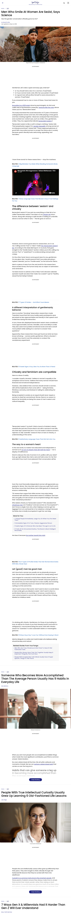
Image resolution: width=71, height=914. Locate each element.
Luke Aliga (4, 800)
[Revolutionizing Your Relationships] (35, 2)
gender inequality (39, 126)
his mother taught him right (35, 535)
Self (8, 8)
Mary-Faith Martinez (6, 912)
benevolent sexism (45, 121)
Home (2, 8)
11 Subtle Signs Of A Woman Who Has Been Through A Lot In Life (35, 526)
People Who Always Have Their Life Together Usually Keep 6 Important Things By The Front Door (34, 653)
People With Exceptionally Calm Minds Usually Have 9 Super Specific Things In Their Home (34, 657)
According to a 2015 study (21, 105)
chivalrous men (17, 505)
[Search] (64, 2)
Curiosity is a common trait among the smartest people (31, 878)
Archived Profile (5, 22)
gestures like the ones (46, 107)
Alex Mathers (4, 686)
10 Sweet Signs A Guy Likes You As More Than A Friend (36, 367)
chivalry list (47, 214)
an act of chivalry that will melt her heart (36, 450)
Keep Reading (35, 779)
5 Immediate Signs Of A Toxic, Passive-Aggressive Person (33, 523)
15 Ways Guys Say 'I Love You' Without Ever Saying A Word (38, 635)
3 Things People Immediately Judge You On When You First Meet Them (35, 519)
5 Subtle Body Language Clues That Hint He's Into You (36, 439)
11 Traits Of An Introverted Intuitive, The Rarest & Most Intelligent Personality (35, 529)
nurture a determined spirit (43, 764)
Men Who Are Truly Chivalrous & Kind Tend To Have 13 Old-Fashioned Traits (34, 648)
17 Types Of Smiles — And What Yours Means (33, 302)
